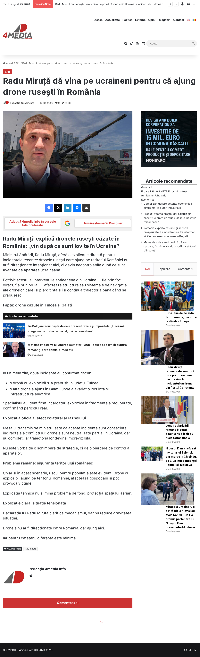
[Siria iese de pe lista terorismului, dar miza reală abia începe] (167, 296)
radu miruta (30, 548)
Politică (127, 19)
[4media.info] (17, 32)
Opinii (152, 19)
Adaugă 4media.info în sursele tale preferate (32, 223)
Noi (147, 269)
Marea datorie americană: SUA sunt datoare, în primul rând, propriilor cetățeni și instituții (170, 246)
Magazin (165, 19)
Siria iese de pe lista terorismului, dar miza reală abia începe (181, 317)
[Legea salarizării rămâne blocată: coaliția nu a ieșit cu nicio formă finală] (167, 410)
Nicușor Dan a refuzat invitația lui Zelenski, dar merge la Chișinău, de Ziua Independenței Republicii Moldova (181, 456)
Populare (164, 269)
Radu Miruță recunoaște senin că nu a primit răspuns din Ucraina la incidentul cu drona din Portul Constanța (121, 4)
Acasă (98, 19)
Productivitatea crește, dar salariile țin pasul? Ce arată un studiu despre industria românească (170, 218)
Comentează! (68, 603)
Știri (17, 63)
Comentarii (185, 269)
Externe (140, 19)
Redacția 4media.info (22, 102)
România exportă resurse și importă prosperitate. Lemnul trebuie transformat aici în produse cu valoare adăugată (169, 232)
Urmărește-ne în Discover (103, 223)
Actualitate (112, 19)
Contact (178, 19)
